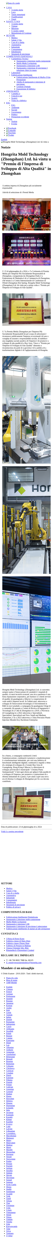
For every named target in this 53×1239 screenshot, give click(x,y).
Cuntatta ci (15, 93)
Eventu (14, 124)
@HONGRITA (12, 91)
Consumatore (16, 49)
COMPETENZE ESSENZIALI (19, 56)
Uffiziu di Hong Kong (15, 939)
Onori (13, 19)
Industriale (15, 47)
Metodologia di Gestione (21, 33)
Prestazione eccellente (20, 117)
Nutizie (9, 119)
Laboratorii (15, 73)
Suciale (14, 110)
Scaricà (14, 98)
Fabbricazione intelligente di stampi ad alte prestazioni (28, 929)
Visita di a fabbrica (18, 100)
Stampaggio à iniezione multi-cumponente (33, 61)
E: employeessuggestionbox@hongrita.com (23, 962)
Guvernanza (16, 112)
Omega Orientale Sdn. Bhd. (17, 948)
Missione (15, 28)
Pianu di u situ (12, 978)
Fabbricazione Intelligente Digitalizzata (22, 917)
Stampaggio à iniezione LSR (28, 66)
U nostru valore (17, 31)
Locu (13, 12)
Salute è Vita (16, 40)
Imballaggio (16, 52)
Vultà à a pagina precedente (12, 831)
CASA (9, 7)
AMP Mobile (11, 982)
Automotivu (16, 45)
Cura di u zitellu (17, 42)
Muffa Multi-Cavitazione (26, 63)
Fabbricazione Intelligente (21, 75)
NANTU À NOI (13, 21)
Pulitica (14, 114)
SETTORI (10, 35)
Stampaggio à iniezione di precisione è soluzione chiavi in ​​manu (32, 69)
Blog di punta (11, 980)
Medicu (14, 38)
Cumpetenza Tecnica (19, 59)
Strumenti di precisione (20, 54)
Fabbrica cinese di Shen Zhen (18, 941)
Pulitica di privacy (13, 907)
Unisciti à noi (16, 96)
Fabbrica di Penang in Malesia (18, 946)
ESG (8, 103)
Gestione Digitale (23, 86)
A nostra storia (17, 10)
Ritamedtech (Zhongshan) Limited (20, 950)
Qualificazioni (17, 17)
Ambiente (15, 107)
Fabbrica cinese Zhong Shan (17, 943)
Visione (14, 26)
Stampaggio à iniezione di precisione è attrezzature (26, 926)
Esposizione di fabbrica (25, 89)
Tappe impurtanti (18, 14)
